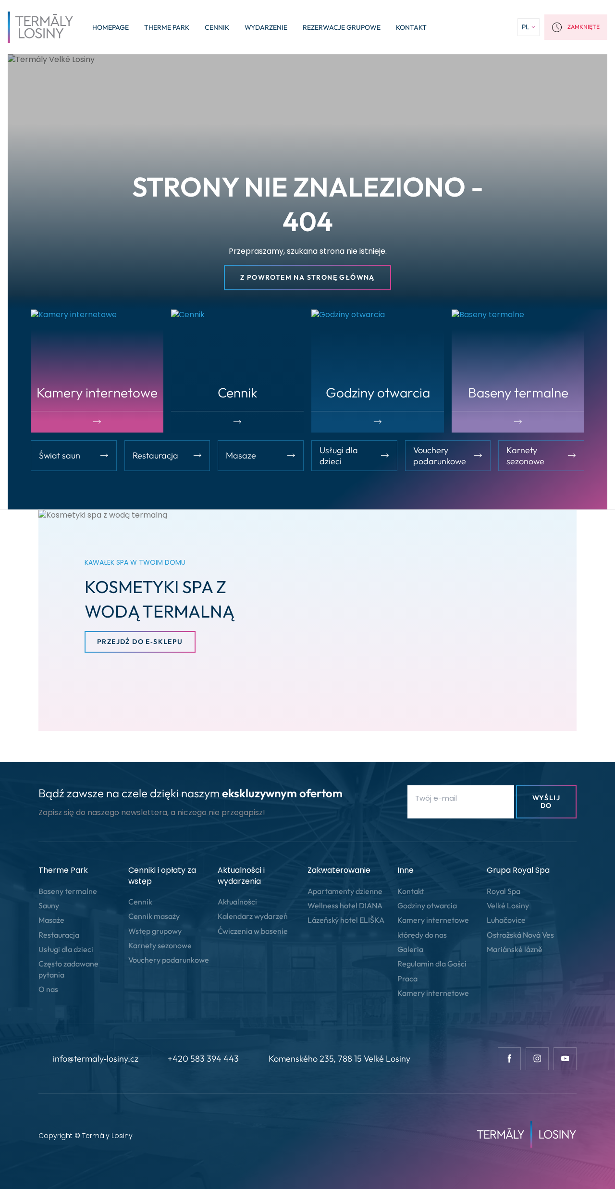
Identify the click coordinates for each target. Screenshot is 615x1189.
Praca (407, 978)
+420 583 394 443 (203, 1058)
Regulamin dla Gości (432, 963)
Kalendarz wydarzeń (253, 916)
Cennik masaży (154, 916)
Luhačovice (506, 920)
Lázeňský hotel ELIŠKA (346, 920)
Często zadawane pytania (68, 969)
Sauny (48, 905)
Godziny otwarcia (427, 905)
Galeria (410, 949)
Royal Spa (503, 891)
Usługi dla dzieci (65, 949)
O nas (48, 989)
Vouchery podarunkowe (168, 960)
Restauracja (58, 935)
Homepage (110, 27)
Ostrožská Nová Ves (520, 935)
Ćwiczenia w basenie (253, 931)
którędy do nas (422, 935)
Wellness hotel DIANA (345, 905)
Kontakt (411, 27)
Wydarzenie (266, 27)
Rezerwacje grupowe (342, 27)
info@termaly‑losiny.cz (95, 1058)
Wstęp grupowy (155, 931)
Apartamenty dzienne (345, 891)
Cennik (217, 27)
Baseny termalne (67, 891)
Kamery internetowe (433, 920)
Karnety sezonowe (160, 945)
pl (525, 27)
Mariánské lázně (514, 949)
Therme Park (166, 27)
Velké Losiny (508, 905)
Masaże (51, 920)
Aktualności (237, 901)
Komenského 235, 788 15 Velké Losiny (339, 1058)
